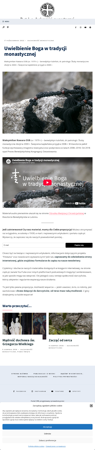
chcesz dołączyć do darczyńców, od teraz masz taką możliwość (49, 290)
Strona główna (20, 374)
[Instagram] (81, 27)
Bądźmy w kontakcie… (72, 374)
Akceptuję (47, 427)
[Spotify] (90, 27)
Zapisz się (78, 245)
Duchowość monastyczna (41, 41)
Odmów (47, 433)
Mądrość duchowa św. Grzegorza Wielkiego (18, 342)
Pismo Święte (23, 352)
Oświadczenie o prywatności (56, 446)
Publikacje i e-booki (44, 374)
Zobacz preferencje (47, 440)
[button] (91, 405)
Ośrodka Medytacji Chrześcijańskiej (66, 213)
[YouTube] (85, 27)
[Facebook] (76, 27)
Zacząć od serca (60, 340)
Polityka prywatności (65, 377)
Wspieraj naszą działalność (33, 377)
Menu (6, 21)
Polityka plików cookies (36, 446)
